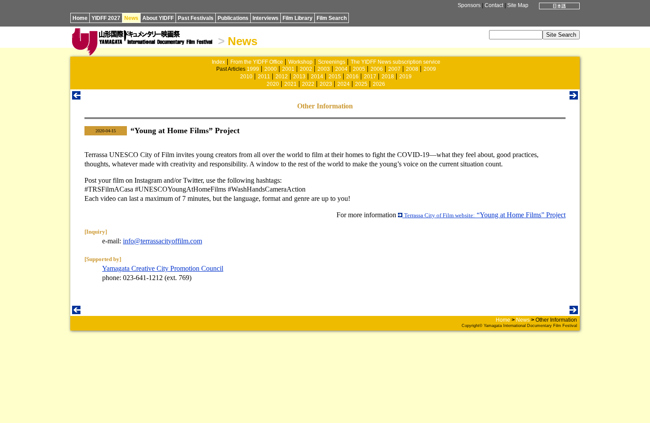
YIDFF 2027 (106, 18)
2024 (343, 84)
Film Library (298, 18)
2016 (352, 76)
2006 (377, 69)
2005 (359, 69)
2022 (308, 84)
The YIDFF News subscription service (395, 62)
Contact (494, 5)
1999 (253, 69)
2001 (288, 69)
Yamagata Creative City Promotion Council (162, 268)
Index (218, 62)
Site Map (517, 5)
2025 (361, 84)
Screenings (331, 62)
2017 (370, 76)
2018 (388, 76)
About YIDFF (158, 18)
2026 (379, 84)
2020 (273, 84)
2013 (299, 76)
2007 (394, 69)
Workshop (300, 62)
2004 (341, 69)
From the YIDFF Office (256, 62)
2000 (270, 69)
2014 (317, 76)
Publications (233, 18)
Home (80, 18)
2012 (281, 76)
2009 (430, 69)
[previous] (76, 97)
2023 (326, 84)
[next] (574, 97)
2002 (306, 69)
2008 (412, 69)
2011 (264, 76)
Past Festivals (196, 18)
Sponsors (469, 5)
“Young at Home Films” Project (485, 215)
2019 (405, 76)
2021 (290, 84)
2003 (323, 69)
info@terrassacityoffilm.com (162, 241)
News (131, 18)
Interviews (265, 18)
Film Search (332, 18)
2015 (335, 76)
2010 (246, 76)
